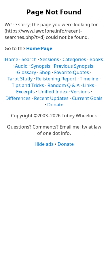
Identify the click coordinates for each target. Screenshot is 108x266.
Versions (80, 91)
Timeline (89, 79)
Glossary (26, 72)
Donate (55, 104)
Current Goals (87, 98)
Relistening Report (56, 79)
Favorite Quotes (71, 72)
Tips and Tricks (28, 85)
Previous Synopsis (73, 66)
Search (29, 59)
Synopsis (40, 66)
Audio (21, 66)
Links (88, 85)
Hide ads (44, 144)
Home (11, 59)
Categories (74, 59)
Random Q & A (63, 85)
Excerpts (25, 91)
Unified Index (52, 91)
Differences (18, 98)
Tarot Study (20, 79)
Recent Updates (51, 98)
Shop (45, 72)
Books (96, 59)
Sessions (49, 59)
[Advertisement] (54, 206)
